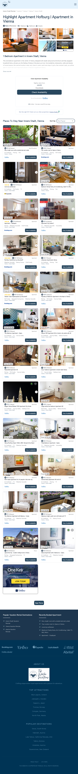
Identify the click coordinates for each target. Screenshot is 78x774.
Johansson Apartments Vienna (49, 260)
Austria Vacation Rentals (11, 630)
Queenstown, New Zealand (39, 749)
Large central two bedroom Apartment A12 (52, 406)
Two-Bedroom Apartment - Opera (13, 333)
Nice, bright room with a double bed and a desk (16, 150)
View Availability (31, 157)
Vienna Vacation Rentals (13, 626)
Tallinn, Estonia (39, 741)
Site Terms (44, 761)
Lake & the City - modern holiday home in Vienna (16, 553)
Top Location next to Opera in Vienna (50, 150)
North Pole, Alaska (39, 715)
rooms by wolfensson (10, 187)
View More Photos (10, 49)
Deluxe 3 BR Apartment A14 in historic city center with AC (56, 333)
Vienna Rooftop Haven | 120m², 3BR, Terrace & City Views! (19, 443)
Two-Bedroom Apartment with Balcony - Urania (16, 516)
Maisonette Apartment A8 (11, 370)
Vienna (25, 11)
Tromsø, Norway (39, 707)
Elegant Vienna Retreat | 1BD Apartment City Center (17, 406)
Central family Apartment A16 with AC (51, 479)
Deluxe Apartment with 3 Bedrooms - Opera (52, 553)
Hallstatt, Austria (39, 733)
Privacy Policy (35, 761)
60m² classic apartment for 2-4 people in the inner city (18, 479)
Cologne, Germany (39, 711)
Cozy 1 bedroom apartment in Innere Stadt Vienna (54, 370)
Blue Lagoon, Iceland (39, 694)
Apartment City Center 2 (47, 223)
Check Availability (39, 92)
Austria (19, 11)
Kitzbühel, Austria (39, 745)
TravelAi (40, 766)
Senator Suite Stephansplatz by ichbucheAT (15, 296)
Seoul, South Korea (39, 728)
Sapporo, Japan (39, 703)
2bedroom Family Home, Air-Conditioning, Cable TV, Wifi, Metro (56, 187)
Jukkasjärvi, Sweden (39, 699)
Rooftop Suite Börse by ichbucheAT (13, 260)
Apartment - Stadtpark (10, 223)
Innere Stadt (38, 11)
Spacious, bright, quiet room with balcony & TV (53, 516)
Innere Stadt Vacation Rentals (12, 622)
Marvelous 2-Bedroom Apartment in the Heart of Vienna (55, 296)
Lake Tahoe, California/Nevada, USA (39, 737)
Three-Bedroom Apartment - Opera (50, 443)
